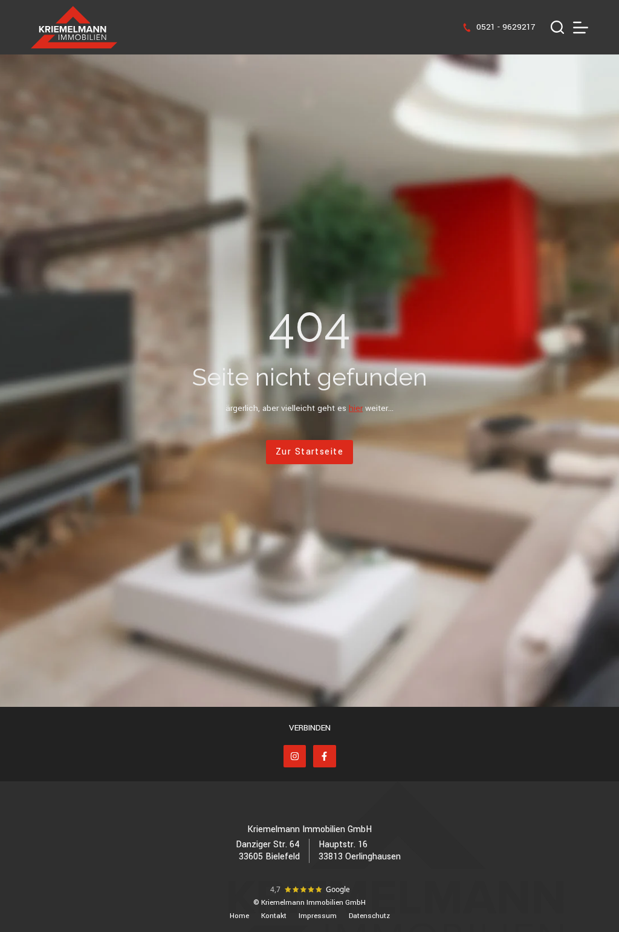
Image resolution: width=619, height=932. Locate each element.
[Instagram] (295, 756)
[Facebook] (324, 756)
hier (356, 408)
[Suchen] (557, 27)
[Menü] (580, 27)
